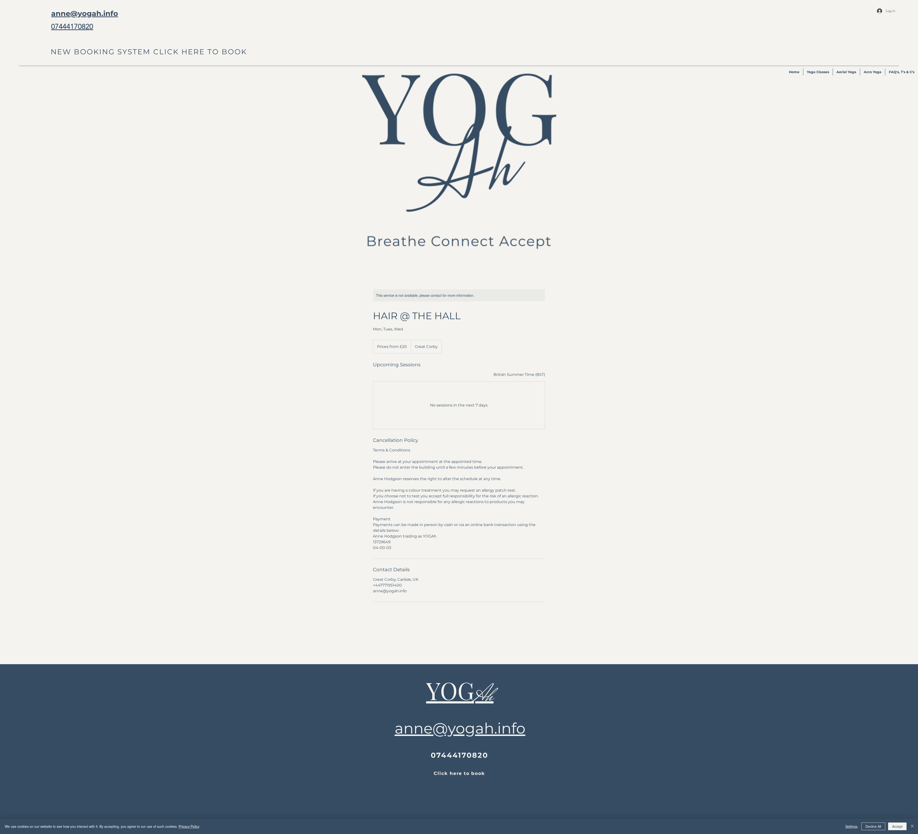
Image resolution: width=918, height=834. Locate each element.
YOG (450, 690)
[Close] (912, 826)
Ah (484, 695)
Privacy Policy (189, 826)
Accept (897, 826)
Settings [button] (851, 826)
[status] (519, 375)
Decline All (873, 826)
